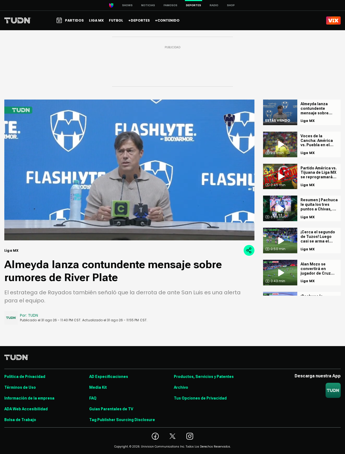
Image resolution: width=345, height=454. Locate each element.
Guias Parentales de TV (111, 409)
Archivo (181, 387)
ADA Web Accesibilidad (26, 409)
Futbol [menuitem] (116, 20)
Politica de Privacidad (24, 376)
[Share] (249, 250)
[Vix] (333, 20)
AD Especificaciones (108, 376)
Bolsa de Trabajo (20, 420)
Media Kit (98, 387)
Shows (127, 5)
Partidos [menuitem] (74, 20)
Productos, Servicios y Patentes (204, 376)
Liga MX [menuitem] (96, 20)
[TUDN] (17, 20)
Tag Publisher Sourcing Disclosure (122, 420)
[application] (129, 170)
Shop (231, 5)
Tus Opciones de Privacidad (200, 398)
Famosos (170, 5)
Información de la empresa (29, 398)
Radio (214, 5)
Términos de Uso (20, 387)
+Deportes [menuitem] (139, 20)
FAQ (92, 398)
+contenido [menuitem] (167, 20)
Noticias (148, 5)
